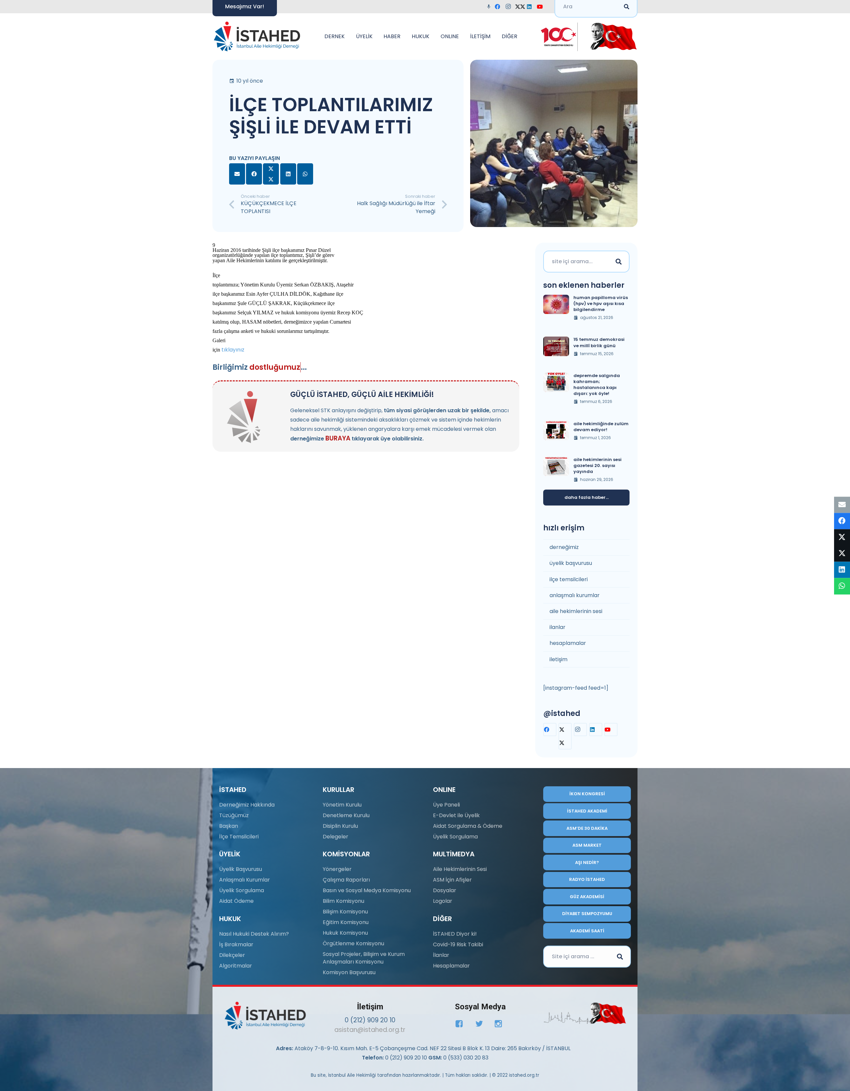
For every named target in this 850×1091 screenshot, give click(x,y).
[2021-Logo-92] (256, 36)
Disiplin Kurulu (340, 826)
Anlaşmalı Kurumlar (244, 880)
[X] (520, 6)
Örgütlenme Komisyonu (353, 943)
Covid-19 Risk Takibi (458, 944)
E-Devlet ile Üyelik (456, 815)
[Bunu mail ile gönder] (237, 174)
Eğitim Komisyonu (346, 922)
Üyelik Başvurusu (240, 869)
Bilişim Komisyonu (345, 911)
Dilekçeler (232, 955)
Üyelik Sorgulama (241, 890)
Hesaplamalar (451, 966)
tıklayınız (232, 349)
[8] (585, 1013)
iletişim (558, 659)
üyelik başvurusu (571, 563)
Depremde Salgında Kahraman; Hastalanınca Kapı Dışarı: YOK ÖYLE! (596, 384)
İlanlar (441, 955)
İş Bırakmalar (236, 944)
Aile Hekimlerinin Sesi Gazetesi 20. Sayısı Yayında (597, 465)
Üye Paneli (446, 805)
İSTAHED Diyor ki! (455, 934)
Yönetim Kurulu (342, 805)
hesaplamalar (568, 643)
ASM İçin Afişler (452, 880)
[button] (348, 36)
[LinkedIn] (531, 6)
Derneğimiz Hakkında (247, 805)
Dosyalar (444, 890)
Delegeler (335, 836)
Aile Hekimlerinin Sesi (460, 869)
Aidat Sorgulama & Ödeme (467, 826)
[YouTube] (542, 6)
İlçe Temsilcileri (239, 836)
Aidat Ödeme (236, 901)
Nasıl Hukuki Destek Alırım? (254, 934)
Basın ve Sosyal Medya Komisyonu (367, 890)
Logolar (442, 901)
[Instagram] (510, 6)
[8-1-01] (611, 36)
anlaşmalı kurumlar (575, 595)
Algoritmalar (235, 966)
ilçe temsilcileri (569, 579)
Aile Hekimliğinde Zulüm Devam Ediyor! (601, 427)
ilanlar (557, 627)
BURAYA (337, 438)
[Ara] (618, 261)
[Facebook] (499, 6)
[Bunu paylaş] (254, 174)
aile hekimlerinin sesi (576, 611)
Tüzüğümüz (234, 815)
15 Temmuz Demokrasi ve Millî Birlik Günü (599, 342)
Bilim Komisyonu (343, 901)
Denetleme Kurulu (346, 815)
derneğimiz (564, 547)
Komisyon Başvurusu (349, 972)
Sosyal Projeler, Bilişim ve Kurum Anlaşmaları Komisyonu (364, 957)
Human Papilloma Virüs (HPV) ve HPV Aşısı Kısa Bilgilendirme (600, 303)
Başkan (228, 826)
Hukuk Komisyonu (345, 933)
